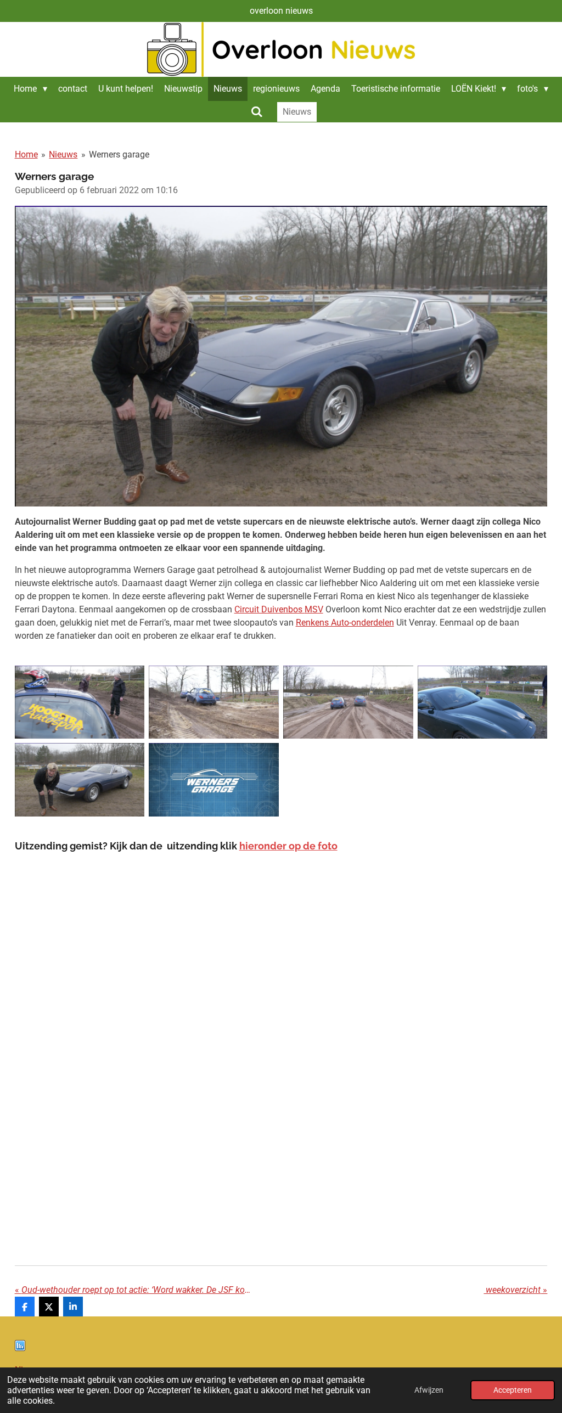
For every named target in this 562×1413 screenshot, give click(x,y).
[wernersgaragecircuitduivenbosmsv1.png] (80, 702)
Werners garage (119, 154)
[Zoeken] (256, 111)
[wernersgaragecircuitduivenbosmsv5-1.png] (80, 780)
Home (26, 154)
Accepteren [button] (512, 1390)
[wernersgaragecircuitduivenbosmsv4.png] (482, 702)
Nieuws (63, 154)
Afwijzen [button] (428, 1390)
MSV (314, 609)
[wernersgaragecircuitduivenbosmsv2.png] (214, 702)
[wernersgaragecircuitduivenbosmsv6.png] (214, 780)
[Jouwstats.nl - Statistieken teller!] (20, 1348)
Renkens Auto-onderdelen (345, 622)
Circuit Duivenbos (269, 609)
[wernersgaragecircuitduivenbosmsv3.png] (348, 702)
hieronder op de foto (288, 846)
